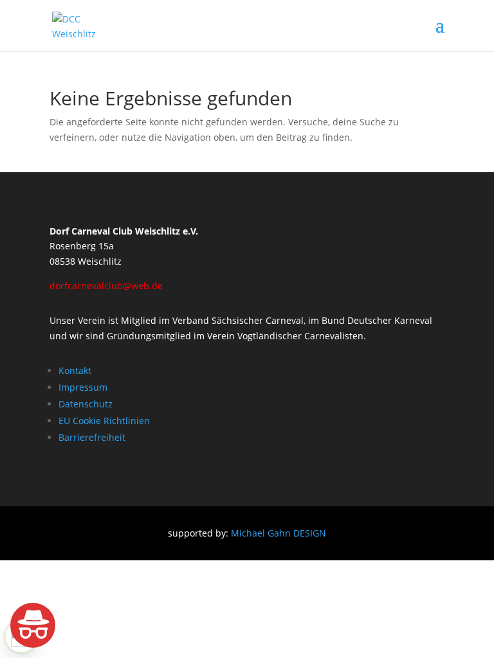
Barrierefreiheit (92, 437)
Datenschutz (86, 404)
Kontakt (75, 370)
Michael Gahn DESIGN (278, 533)
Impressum (83, 387)
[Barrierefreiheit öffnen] (32, 625)
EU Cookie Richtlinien (104, 420)
